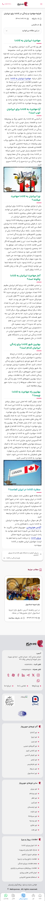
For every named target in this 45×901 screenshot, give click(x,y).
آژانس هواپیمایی (33, 527)
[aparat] (13, 675)
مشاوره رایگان (23, 899)
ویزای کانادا (36, 538)
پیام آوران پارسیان (15, 884)
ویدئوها (35, 685)
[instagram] (38, 675)
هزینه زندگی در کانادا (13, 558)
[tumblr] (8, 675)
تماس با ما (21, 685)
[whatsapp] (38, 680)
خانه (40, 898)
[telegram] (28, 675)
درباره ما (7, 685)
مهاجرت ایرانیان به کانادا (20, 78)
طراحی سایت (32, 884)
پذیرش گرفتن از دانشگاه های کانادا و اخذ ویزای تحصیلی (23, 554)
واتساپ (6, 898)
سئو (24, 884)
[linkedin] (23, 675)
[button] (22, 31)
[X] (33, 675)
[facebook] (18, 675)
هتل (13, 898)
